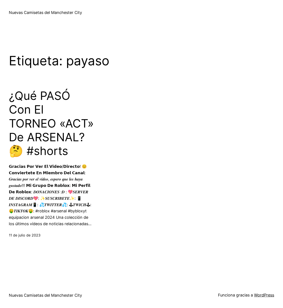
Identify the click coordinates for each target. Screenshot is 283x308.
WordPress (264, 295)
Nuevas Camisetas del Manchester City (45, 12)
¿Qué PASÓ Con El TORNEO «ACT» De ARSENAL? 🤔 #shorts (51, 123)
